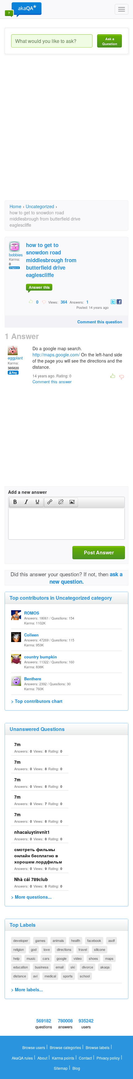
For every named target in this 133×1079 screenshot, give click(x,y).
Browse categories (65, 1047)
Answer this (39, 287)
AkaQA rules (22, 1057)
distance (19, 975)
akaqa (104, 966)
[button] (15, 502)
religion (18, 949)
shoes (93, 958)
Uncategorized (40, 206)
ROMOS (31, 613)
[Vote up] (31, 301)
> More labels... (27, 989)
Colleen (31, 635)
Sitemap (61, 1068)
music (31, 958)
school (85, 975)
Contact (85, 1057)
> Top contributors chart (36, 701)
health (75, 940)
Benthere (32, 679)
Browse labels (97, 1047)
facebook (94, 940)
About (42, 1057)
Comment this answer (51, 381)
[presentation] (15, 502)
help (16, 958)
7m (17, 744)
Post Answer (99, 552)
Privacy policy (108, 1057)
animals (58, 940)
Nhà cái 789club (31, 879)
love (47, 949)
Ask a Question (109, 41)
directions (64, 949)
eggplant (15, 358)
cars (46, 958)
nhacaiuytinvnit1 (32, 832)
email (59, 966)
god (33, 949)
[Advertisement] (66, 132)
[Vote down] (43, 301)
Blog (76, 1068)
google (61, 958)
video (78, 958)
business (42, 966)
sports (68, 975)
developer (20, 940)
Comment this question (99, 322)
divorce (87, 966)
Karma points (63, 1057)
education (20, 966)
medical (50, 975)
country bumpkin (40, 657)
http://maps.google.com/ (56, 354)
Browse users (33, 1047)
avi (35, 975)
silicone (99, 949)
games (40, 940)
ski (73, 966)
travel (83, 949)
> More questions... (31, 897)
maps (109, 958)
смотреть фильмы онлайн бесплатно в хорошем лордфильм (38, 855)
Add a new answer (27, 492)
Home (15, 206)
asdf (111, 940)
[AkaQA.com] (23, 9)
